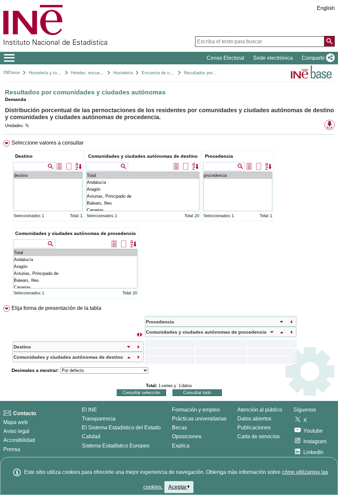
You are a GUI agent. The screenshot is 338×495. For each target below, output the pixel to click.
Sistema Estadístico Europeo (116, 445)
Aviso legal (16, 431)
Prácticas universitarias (199, 418)
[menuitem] (169, 220)
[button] (317, 58)
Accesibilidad (19, 440)
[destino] (48, 175)
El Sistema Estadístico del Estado (121, 427)
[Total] (143, 175)
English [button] (326, 8)
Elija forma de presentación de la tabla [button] (56, 308)
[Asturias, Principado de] (143, 196)
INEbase (11, 72)
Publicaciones (254, 427)
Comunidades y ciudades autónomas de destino (143, 156)
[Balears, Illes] (143, 203)
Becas (179, 427)
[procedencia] (238, 175)
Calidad (91, 436)
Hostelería (123, 72)
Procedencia (219, 156)
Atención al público (259, 409)
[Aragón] (143, 189)
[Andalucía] (143, 182)
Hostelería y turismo (48, 72)
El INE (89, 409)
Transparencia (99, 418)
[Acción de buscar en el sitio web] (329, 41)
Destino (24, 156)
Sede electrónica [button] (273, 58)
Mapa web (15, 422)
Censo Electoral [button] (225, 58)
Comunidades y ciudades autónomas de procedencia (75, 233)
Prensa (11, 449)
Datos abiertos (254, 418)
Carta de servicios (258, 436)
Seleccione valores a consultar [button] (48, 143)
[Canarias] (143, 210)
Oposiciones (186, 436)
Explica (180, 445)
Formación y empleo (196, 409)
